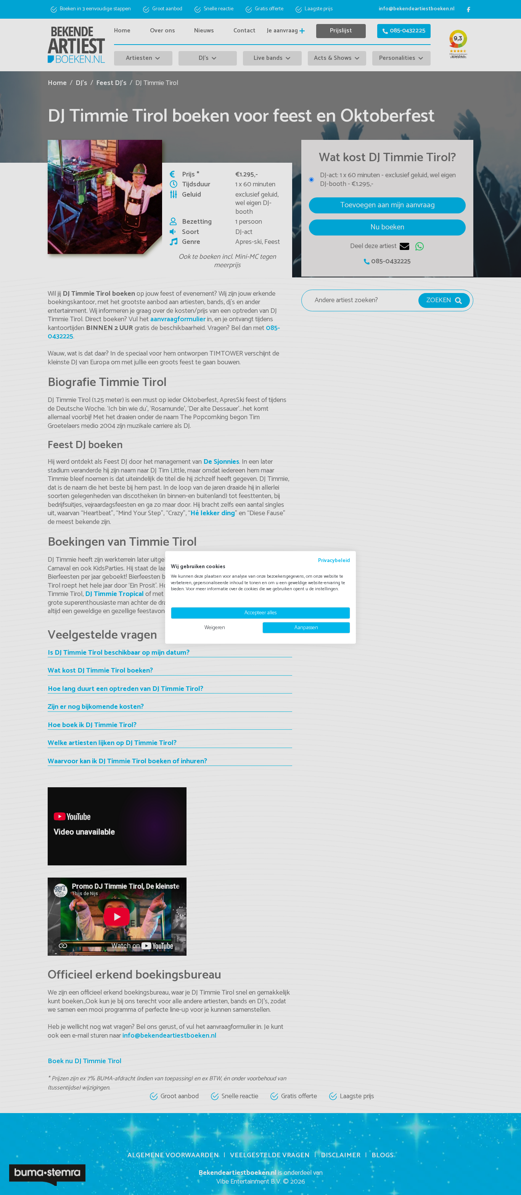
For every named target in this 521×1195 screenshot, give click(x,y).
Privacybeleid (334, 560)
